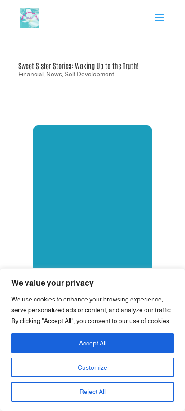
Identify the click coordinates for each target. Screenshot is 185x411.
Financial (31, 74)
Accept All (92, 343)
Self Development (89, 74)
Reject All (92, 391)
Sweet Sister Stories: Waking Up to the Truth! (78, 65)
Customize (92, 367)
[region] (92, 339)
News (54, 74)
